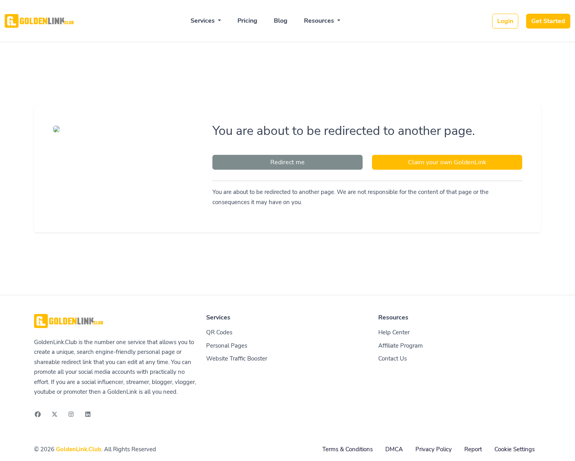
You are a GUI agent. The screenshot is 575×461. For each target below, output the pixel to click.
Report (473, 449)
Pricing (247, 20)
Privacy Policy (433, 449)
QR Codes (219, 332)
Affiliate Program (400, 346)
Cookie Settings (514, 449)
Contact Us (392, 358)
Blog (281, 20)
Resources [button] (320, 20)
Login (505, 21)
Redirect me (287, 162)
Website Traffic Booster (236, 358)
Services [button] (203, 20)
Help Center (394, 332)
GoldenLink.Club (78, 449)
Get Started (548, 21)
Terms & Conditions (347, 449)
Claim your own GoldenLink (447, 162)
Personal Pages (226, 346)
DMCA (394, 449)
